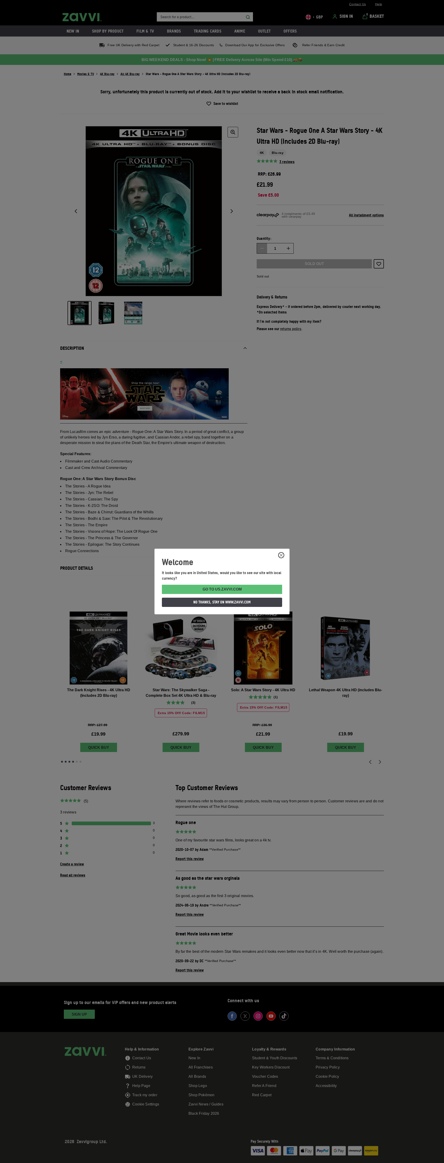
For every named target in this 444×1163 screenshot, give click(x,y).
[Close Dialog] (281, 555)
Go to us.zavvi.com (222, 589)
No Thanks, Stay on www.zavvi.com (222, 602)
